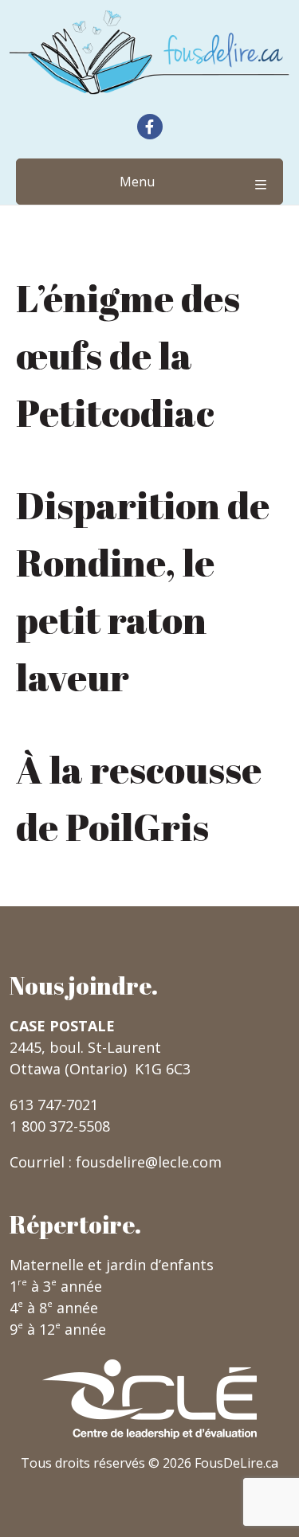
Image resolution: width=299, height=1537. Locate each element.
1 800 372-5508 (60, 1126)
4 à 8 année (54, 1307)
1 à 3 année (56, 1286)
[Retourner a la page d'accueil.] (149, 52)
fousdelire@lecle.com (149, 1161)
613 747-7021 (54, 1104)
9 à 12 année (58, 1329)
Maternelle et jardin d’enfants (112, 1264)
